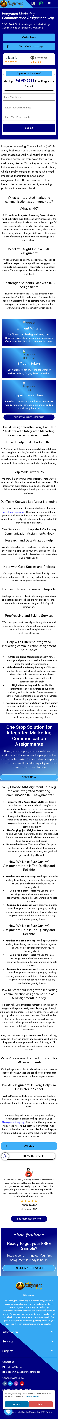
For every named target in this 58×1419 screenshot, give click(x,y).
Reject (40, 1404)
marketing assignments (13, 512)
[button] (48, 4)
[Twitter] (10, 1383)
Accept (17, 1404)
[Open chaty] (8, 1411)
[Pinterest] (22, 1383)
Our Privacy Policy (31, 1396)
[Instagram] (16, 1383)
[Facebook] (4, 1383)
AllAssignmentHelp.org (13, 1122)
